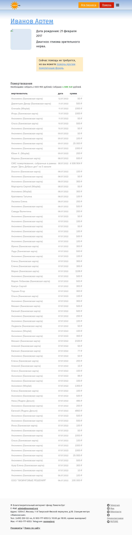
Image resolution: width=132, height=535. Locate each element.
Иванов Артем (31, 21)
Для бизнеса (88, 5)
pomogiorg (49, 521)
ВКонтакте (115, 511)
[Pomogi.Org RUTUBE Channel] (108, 521)
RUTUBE (114, 521)
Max (112, 508)
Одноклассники (115, 518)
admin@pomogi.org (28, 508)
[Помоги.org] (15, 5)
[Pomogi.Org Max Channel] (108, 508)
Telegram (115, 505)
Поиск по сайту (32, 528)
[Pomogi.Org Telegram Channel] (108, 505)
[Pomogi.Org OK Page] (108, 515)
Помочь (106, 5)
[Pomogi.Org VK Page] (108, 511)
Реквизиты (16, 528)
